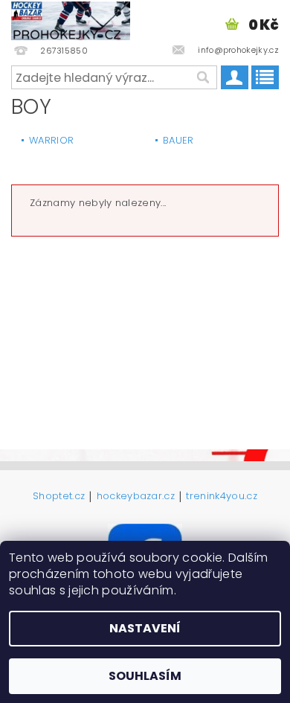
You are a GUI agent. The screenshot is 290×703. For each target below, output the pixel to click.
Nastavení (145, 628)
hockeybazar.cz (136, 497)
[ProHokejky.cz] (70, 19)
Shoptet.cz (59, 497)
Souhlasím (145, 675)
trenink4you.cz (221, 497)
